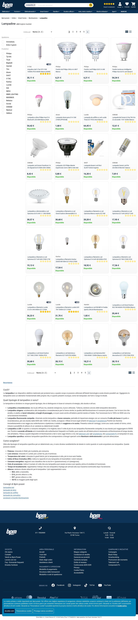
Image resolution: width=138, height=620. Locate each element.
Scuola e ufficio (68, 11)
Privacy (76, 568)
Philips (8, 53)
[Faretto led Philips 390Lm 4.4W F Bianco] (67, 51)
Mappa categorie (80, 552)
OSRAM (9, 107)
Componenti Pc (114, 565)
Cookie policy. (122, 606)
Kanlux (9, 82)
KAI (7, 88)
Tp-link (8, 57)
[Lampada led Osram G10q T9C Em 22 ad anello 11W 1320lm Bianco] (123, 99)
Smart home (44, 11)
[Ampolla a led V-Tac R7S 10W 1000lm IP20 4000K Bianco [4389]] (39, 51)
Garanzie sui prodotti (82, 557)
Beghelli (9, 63)
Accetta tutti (9, 611)
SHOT (8, 75)
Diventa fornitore (11, 565)
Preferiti (42, 557)
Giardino (55, 11)
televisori (92, 421)
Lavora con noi (10, 560)
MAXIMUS (10, 97)
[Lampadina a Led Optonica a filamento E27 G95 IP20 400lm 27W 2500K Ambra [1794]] (67, 337)
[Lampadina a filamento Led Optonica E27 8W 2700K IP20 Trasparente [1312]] (123, 241)
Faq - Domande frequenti (14, 562)
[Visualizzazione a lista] (130, 32)
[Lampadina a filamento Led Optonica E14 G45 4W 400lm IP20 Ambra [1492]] (95, 241)
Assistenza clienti (46, 562)
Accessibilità (78, 573)
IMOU (8, 91)
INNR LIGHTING (12, 94)
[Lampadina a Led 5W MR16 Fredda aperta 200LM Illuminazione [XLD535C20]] (95, 289)
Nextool (9, 110)
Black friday (112, 555)
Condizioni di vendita (82, 555)
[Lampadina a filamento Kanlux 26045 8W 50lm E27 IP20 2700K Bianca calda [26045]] (67, 241)
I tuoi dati (42, 555)
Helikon (9, 113)
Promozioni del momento (118, 560)
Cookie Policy (79, 570)
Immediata (10, 42)
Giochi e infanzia (101, 11)
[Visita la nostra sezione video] (96, 516)
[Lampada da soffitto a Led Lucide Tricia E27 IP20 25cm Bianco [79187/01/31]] (95, 99)
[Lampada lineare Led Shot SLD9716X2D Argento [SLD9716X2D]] (95, 147)
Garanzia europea (80, 560)
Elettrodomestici (30, 11)
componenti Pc (111, 434)
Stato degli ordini (45, 560)
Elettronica (5, 11)
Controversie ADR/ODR (82, 565)
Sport (113, 11)
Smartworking (113, 557)
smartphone (102, 421)
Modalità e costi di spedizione (50, 574)
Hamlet (9, 66)
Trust (8, 60)
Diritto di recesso (80, 562)
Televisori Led (113, 562)
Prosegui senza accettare (43, 611)
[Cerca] (90, 5)
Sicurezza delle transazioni (49, 572)
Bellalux (9, 101)
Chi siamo (9, 552)
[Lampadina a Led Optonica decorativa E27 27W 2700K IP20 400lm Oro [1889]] (124, 337)
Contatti (8, 555)
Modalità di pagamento (48, 569)
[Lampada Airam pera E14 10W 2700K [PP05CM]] (67, 99)
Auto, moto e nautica (84, 11)
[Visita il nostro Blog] (42, 516)
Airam (8, 72)
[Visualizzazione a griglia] (126, 32)
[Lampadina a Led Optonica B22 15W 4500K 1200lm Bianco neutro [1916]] (95, 337)
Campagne (112, 552)
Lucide (8, 85)
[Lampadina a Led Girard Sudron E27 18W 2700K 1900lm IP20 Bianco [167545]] (39, 337)
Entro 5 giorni (11, 45)
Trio (7, 69)
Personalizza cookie (23, 611)
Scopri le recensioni (109, 7)
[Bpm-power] (7, 5)
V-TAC (8, 79)
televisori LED (84, 434)
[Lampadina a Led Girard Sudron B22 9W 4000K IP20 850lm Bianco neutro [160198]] (124, 289)
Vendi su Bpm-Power (13, 557)
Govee (8, 104)
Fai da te (16, 11)
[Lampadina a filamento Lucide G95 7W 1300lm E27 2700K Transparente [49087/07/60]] (67, 289)
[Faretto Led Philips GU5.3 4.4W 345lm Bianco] (96, 51)
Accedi (41, 552)
